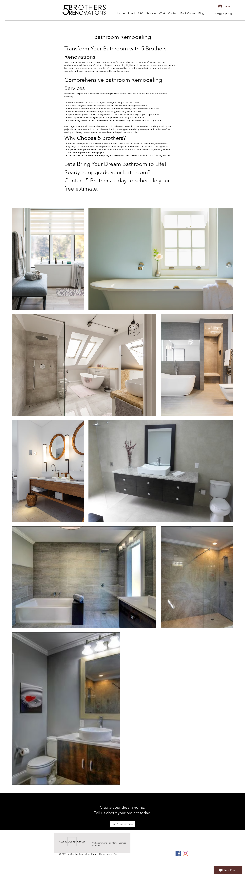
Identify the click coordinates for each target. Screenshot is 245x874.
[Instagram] (185, 853)
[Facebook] (178, 853)
